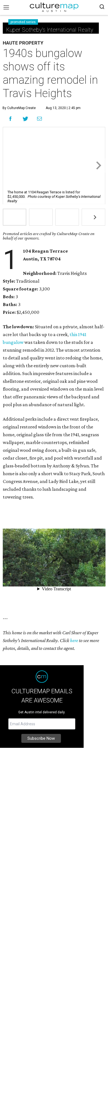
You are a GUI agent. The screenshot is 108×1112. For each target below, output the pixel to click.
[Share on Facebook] (10, 119)
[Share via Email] (39, 119)
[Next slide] (98, 166)
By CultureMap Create (19, 108)
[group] (14, 217)
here (74, 640)
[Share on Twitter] (25, 119)
